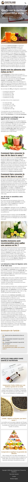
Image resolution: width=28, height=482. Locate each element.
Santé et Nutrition (9, 16)
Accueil (2, 16)
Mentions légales (14, 478)
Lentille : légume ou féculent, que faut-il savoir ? (14, 419)
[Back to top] (24, 478)
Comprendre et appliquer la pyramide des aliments (14, 452)
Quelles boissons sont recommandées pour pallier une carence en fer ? (14, 347)
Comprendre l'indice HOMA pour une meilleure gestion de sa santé (14, 385)
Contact (14, 476)
